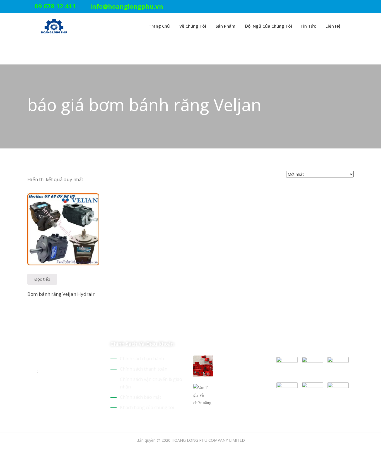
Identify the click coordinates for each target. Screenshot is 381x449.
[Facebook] (343, 7)
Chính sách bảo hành (142, 359)
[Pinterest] (334, 7)
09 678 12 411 (55, 6)
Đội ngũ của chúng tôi (268, 26)
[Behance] (78, 389)
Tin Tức (308, 26)
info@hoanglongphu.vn (126, 6)
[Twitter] (326, 7)
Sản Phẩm (224, 26)
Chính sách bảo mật (140, 397)
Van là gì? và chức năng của (239, 390)
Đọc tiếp (42, 279)
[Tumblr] (68, 389)
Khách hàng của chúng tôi (147, 407)
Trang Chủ (159, 26)
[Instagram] (352, 7)
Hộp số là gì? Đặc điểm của (238, 362)
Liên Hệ (332, 26)
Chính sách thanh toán (143, 369)
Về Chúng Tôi (192, 26)
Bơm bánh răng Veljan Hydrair (61, 294)
